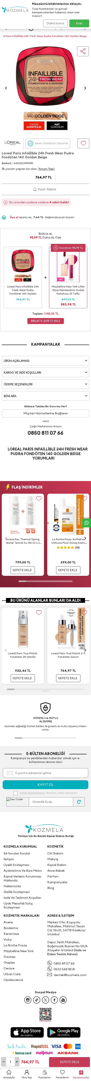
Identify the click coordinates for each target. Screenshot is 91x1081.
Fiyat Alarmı (46, 189)
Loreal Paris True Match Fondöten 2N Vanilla (22, 655)
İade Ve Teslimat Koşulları (22, 898)
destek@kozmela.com (70, 975)
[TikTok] (36, 999)
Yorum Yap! (46, 169)
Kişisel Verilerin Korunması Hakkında (22, 878)
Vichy (8, 939)
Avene (8, 922)
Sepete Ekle (69, 1062)
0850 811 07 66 (45, 432)
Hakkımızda (12, 886)
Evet (79, 23)
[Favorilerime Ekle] (39, 498)
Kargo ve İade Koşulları (22, 372)
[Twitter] (45, 999)
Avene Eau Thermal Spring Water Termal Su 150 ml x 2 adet (23, 541)
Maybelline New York (19, 951)
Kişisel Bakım (56, 865)
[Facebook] (54, 999)
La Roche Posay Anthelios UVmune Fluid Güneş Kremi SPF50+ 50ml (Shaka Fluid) (68, 541)
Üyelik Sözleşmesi (16, 865)
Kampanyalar (57, 882)
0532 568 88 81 (64, 969)
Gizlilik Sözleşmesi (17, 892)
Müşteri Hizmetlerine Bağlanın (45, 413)
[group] (45, 88)
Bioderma (11, 928)
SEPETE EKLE (22, 570)
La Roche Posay (15, 945)
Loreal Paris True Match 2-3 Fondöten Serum (68, 655)
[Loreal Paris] (13, 143)
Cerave (9, 968)
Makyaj (52, 859)
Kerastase (11, 934)
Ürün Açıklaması (16, 361)
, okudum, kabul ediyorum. (49, 792)
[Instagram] (27, 999)
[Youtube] (63, 999)
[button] (6, 88)
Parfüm (53, 876)
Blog (50, 888)
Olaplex (9, 963)
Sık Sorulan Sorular (17, 853)
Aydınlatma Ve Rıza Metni (23, 871)
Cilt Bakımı (55, 853)
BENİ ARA (10, 396)
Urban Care (12, 974)
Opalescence (13, 980)
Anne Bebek (56, 871)
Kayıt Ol (46, 784)
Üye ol (14, 217)
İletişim (9, 859)
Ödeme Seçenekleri (18, 384)
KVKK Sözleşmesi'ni (32, 792)
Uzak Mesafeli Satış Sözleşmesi (18, 905)
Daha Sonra (55, 23)
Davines (9, 957)
